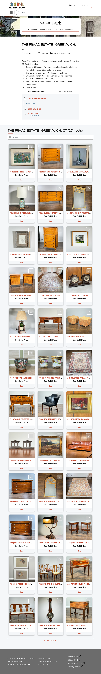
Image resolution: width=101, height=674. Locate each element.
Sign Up (84, 5)
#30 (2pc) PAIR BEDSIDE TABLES (80, 543)
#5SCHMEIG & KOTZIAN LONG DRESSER (55, 213)
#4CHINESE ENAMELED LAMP (22, 213)
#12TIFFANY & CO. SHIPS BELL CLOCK (83, 295)
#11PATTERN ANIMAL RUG (49, 295)
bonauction (73, 656)
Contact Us (43, 664)
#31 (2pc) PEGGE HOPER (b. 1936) (23, 584)
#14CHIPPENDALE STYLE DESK (51, 337)
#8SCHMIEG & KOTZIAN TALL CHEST (53, 254)
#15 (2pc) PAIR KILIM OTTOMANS (80, 337)
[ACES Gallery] (56, 22)
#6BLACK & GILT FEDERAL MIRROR (81, 213)
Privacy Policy (74, 666)
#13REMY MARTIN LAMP (20, 337)
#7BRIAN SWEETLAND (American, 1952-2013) (29, 254)
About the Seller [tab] (65, 91)
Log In (72, 5)
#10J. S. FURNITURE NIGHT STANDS (24, 295)
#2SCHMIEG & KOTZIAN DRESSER (52, 172)
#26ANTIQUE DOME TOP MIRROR (52, 501)
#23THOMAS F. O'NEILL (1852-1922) (53, 460)
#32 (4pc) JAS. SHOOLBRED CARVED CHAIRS (57, 584)
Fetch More (49, 640)
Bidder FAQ (73, 660)
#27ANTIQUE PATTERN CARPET (80, 501)
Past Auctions (44, 658)
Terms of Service (75, 663)
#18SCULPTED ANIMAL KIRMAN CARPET (84, 378)
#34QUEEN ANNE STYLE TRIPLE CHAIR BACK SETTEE (31, 625)
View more (30, 103)
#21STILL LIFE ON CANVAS (78, 419)
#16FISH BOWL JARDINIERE (21, 378)
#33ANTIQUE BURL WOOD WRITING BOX (84, 584)
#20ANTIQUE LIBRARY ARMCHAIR (53, 419)
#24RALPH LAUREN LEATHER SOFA (81, 460)
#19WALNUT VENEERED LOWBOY (23, 419)
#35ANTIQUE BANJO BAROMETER (53, 625)
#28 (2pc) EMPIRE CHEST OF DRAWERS (26, 543)
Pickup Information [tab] (36, 91)
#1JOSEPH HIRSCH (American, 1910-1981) (27, 172)
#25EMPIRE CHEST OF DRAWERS (23, 501)
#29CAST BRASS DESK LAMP (51, 543)
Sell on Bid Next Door (47, 661)
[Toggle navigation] (11, 12)
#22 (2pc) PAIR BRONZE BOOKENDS (24, 460)
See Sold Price (21, 175)
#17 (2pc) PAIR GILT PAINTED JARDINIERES (56, 378)
